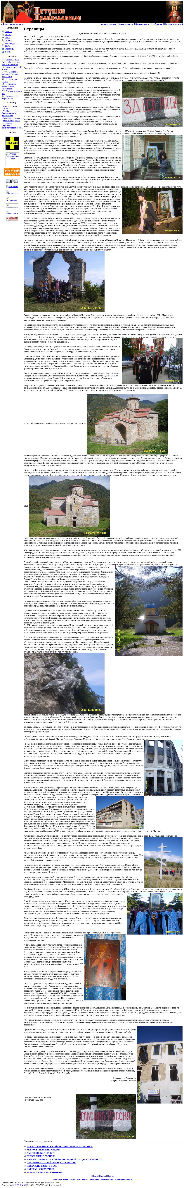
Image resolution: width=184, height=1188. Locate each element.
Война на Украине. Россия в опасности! (10, 74)
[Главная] (3, 32)
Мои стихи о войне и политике (11, 63)
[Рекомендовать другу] (3, 45)
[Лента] (3, 38)
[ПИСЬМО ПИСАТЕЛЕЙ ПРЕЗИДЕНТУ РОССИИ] (25, 1163)
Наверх (110, 1176)
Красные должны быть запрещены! (9, 86)
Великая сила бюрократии (10, 97)
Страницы (9, 49)
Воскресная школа (11, 118)
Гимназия (7, 123)
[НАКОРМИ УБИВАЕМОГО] (25, 1169)
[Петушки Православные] (41, 22)
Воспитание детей (11, 120)
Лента (7, 37)
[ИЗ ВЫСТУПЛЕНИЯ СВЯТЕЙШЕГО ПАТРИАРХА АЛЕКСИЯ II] (25, 1147)
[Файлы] (3, 52)
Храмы (6, 111)
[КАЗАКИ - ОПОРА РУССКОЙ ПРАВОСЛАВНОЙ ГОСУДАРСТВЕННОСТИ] (25, 1160)
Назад (95, 1176)
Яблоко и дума (12, 60)
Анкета (8, 34)
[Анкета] (3, 35)
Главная (8, 31)
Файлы (8, 52)
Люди (5, 108)
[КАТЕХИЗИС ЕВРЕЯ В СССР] (25, 1166)
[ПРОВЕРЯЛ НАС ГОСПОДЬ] (25, 1156)
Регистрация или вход (14, 24)
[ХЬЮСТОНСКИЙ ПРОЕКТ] (25, 1153)
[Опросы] (3, 41)
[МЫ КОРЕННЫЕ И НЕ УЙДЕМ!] (25, 1150)
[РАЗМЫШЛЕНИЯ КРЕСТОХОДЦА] (25, 1173)
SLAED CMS (18, 1185)
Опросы (8, 40)
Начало (102, 1176)
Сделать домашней (173, 24)
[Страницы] (3, 49)
